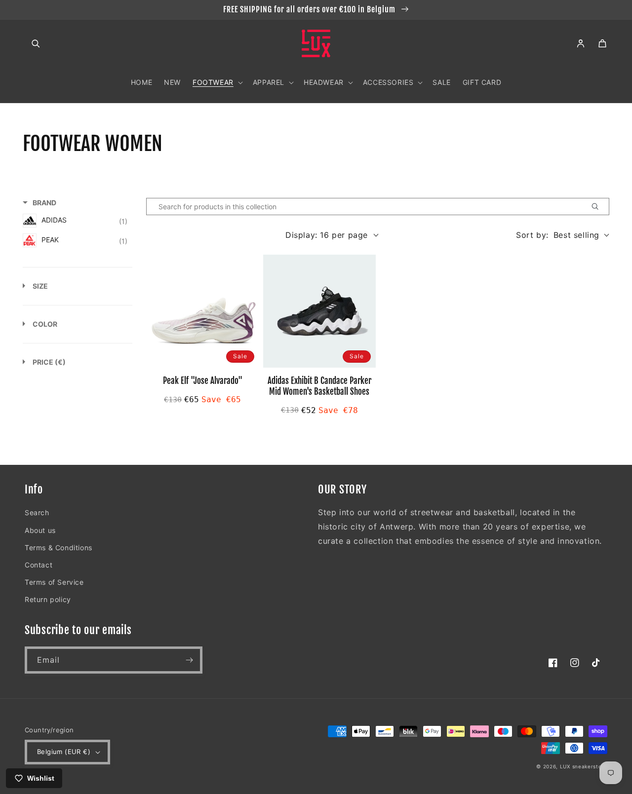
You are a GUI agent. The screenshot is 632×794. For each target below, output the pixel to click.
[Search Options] (599, 206)
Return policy (48, 599)
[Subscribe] (189, 660)
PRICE (49, 362)
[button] (35, 43)
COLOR (45, 324)
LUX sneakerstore (583, 766)
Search (37, 512)
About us (40, 530)
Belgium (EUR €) (63, 752)
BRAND (44, 202)
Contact (38, 565)
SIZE (40, 286)
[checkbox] (75, 220)
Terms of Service (54, 582)
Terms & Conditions (58, 547)
